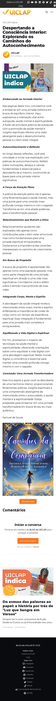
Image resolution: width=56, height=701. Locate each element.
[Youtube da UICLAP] (32, 2)
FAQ (20, 6)
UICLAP (15, 53)
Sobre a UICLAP (15, 2)
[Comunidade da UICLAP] (54, 2)
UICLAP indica (10, 22)
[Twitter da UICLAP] (47, 2)
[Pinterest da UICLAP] (43, 2)
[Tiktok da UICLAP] (51, 2)
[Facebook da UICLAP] (36, 2)
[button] (47, 12)
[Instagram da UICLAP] (28, 2)
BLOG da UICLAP (24, 645)
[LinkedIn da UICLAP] (40, 2)
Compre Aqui (28, 501)
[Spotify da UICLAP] (54, 5)
